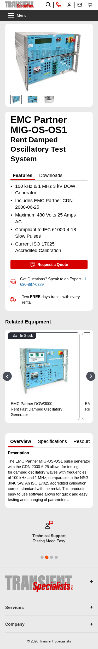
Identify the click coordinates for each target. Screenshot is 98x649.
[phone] (58, 4)
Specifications (52, 441)
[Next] (90, 376)
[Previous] (7, 376)
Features (22, 175)
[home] (19, 4)
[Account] (69, 4)
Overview (20, 441)
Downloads (50, 175)
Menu (21, 15)
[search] (48, 4)
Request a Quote (52, 264)
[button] (90, 4)
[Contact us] (79, 4)
